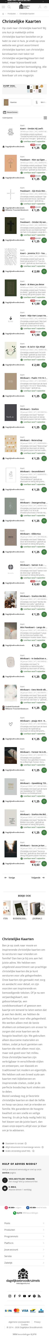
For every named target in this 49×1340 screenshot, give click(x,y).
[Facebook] (14, 1296)
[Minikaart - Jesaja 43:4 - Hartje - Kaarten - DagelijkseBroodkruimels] (10, 724)
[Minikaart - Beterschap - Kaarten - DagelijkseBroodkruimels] (10, 443)
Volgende (35, 877)
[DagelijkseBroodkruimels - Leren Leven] (3, 14)
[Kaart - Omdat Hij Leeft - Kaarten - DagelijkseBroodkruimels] (10, 132)
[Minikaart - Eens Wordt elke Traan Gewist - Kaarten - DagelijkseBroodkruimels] (10, 693)
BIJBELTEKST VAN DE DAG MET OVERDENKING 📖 (19, 1)
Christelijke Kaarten (26, 14)
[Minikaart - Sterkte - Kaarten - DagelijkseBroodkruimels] (10, 412)
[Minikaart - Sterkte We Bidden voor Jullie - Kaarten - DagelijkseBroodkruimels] (10, 599)
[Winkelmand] (45, 7)
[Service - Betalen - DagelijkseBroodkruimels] (8, 1310)
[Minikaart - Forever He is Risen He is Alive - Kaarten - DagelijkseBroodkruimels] (10, 755)
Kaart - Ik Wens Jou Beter (32, 284)
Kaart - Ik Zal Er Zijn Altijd (32, 346)
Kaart (22, 125)
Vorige (12, 877)
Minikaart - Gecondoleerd (32, 471)
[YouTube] (24, 1296)
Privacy (37, 1322)
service (5, 1172)
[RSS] (39, 1296)
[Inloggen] (40, 7)
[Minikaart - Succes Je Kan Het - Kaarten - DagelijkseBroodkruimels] (10, 849)
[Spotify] (34, 1296)
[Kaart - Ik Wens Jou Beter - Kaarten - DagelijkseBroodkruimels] (10, 287)
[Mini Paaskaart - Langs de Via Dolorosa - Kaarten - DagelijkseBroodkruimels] (10, 630)
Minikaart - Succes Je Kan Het (34, 845)
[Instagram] (9, 1296)
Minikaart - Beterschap (31, 440)
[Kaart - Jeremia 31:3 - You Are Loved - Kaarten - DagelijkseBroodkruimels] (10, 256)
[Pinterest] (19, 1296)
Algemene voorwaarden (19, 1322)
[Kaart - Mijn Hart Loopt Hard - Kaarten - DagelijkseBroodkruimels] (10, 319)
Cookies (24, 1324)
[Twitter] (29, 1296)
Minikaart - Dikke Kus (30, 533)
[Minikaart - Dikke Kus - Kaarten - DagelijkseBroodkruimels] (10, 537)
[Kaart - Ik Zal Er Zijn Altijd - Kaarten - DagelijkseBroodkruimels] (10, 350)
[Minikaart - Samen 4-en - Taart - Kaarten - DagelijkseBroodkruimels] (10, 568)
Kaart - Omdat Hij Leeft (31, 128)
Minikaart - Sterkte (29, 409)
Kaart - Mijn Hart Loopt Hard (34, 315)
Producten (12, 14)
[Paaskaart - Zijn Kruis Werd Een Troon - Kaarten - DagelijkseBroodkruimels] (10, 194)
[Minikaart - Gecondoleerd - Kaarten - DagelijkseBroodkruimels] (10, 475)
